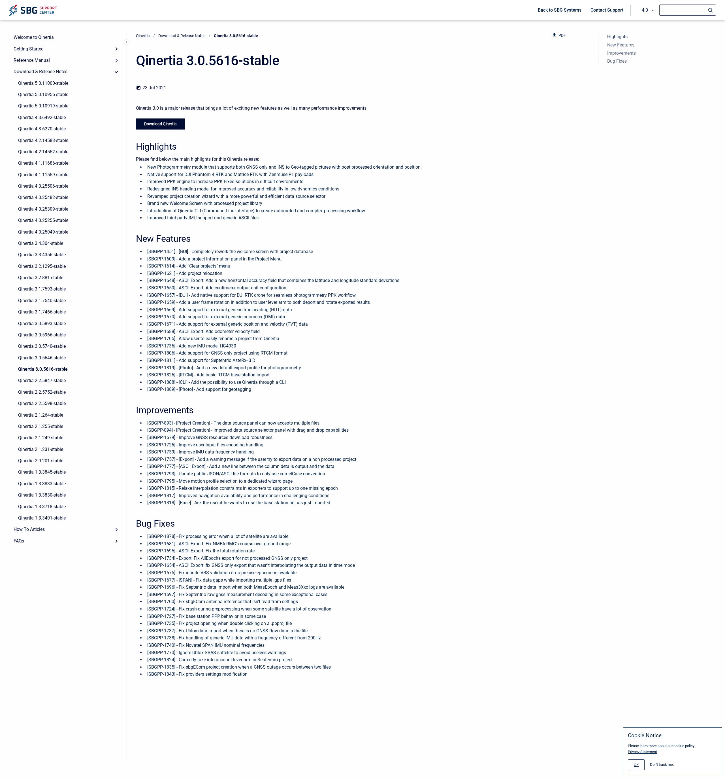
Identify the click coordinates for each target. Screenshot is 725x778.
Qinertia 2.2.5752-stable (42, 392)
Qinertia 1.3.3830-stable (42, 495)
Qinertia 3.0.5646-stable (42, 358)
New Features (620, 45)
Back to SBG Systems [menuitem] (559, 10)
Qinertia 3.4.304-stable (40, 243)
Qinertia (143, 35)
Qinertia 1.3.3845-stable (42, 472)
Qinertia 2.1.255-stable (40, 426)
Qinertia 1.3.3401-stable (42, 518)
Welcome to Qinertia (34, 37)
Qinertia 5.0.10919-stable (43, 106)
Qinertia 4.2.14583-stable (43, 140)
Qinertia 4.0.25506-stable (43, 186)
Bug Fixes (617, 61)
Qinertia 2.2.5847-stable (42, 380)
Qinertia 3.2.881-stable (40, 277)
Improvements (621, 53)
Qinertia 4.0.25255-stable (43, 220)
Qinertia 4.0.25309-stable (43, 209)
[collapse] (116, 71)
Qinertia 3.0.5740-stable (42, 346)
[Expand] (116, 48)
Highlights (617, 36)
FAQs (19, 541)
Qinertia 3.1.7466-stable (42, 312)
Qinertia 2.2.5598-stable (42, 403)
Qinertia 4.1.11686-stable (43, 163)
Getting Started (29, 49)
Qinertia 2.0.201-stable (40, 460)
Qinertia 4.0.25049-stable (43, 232)
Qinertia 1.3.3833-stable (42, 483)
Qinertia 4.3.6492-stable (42, 117)
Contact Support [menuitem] (606, 10)
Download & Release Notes (40, 71)
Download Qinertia (160, 124)
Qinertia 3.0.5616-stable (43, 369)
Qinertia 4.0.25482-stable (43, 197)
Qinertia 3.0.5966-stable (42, 335)
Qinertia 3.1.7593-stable (42, 289)
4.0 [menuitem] (645, 10)
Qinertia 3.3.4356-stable (42, 254)
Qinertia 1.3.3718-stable (42, 506)
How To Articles (29, 529)
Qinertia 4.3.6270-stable (42, 129)
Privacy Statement (642, 752)
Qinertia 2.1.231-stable (40, 449)
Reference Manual (32, 60)
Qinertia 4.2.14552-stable (43, 151)
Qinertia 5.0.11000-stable (43, 83)
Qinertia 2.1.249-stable (40, 437)
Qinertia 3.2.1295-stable (42, 266)
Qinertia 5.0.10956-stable (43, 94)
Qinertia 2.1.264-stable (40, 415)
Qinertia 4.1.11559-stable (43, 174)
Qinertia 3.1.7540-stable (42, 300)
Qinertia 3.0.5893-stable (42, 323)
